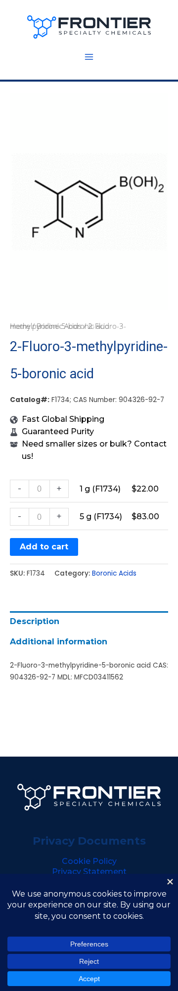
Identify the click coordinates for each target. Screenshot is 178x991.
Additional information (58, 641)
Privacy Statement (89, 871)
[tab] (89, 621)
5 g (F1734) (101, 516)
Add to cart (44, 546)
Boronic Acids (59, 326)
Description (34, 621)
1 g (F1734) (100, 489)
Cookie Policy (89, 861)
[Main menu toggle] (89, 56)
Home (20, 326)
